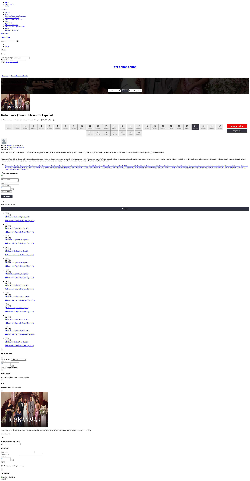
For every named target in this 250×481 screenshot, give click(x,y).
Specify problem (6, 359)
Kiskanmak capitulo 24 (12, 166)
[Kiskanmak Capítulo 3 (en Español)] (16, 308)
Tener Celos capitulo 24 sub (79, 167)
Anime (7, 28)
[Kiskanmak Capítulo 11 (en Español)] (17, 330)
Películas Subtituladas (11, 25)
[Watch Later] (6, 215)
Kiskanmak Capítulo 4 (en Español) (19, 266)
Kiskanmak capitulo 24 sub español (90, 166)
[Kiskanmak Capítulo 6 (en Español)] (16, 228)
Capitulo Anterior (114, 91)
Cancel (3, 367)
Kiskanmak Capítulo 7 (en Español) (19, 346)
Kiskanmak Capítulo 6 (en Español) (19, 232)
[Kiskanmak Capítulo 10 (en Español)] (17, 217)
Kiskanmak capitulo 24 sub (70, 166)
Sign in (7, 6)
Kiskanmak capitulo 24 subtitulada (135, 166)
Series (6, 21)
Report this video (12, 367)
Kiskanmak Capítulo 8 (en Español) (19, 323)
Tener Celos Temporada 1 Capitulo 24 (16, 169)
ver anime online (125, 67)
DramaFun (5, 37)
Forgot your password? (12, 62)
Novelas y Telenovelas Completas (15, 16)
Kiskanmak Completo (217, 166)
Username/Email (6, 58)
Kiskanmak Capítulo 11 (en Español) (19, 334)
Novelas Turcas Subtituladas (13, 19)
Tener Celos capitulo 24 (19, 167)
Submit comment (6, 191)
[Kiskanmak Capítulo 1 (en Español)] (16, 251)
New (6, 14)
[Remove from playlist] (9, 215)
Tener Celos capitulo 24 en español (38, 167)
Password (4, 60)
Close (3, 479)
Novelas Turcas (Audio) (12, 18)
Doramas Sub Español (11, 30)
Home (6, 2)
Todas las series (9, 4)
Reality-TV (8, 23)
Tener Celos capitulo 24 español (60, 167)
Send (3, 462)
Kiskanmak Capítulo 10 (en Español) (20, 221)
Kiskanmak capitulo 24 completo (156, 166)
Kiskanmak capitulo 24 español (51, 166)
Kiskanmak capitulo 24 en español (30, 166)
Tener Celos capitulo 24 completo (167, 167)
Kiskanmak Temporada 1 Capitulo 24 (233, 167)
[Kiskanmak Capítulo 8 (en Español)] (16, 319)
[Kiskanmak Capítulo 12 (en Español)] (17, 296)
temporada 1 (237, 131)
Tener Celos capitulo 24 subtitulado (122, 167)
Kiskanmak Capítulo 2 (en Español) (19, 278)
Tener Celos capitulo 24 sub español (100, 167)
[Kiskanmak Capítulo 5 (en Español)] (16, 285)
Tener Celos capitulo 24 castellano (188, 167)
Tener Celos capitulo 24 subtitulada (145, 167)
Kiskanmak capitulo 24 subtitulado (112, 166)
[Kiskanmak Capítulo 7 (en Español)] (16, 342)
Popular (7, 12)
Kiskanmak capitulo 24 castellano (177, 166)
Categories (4, 9)
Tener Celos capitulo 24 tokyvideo (210, 167)
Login (3, 62)
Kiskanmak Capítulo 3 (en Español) (19, 312)
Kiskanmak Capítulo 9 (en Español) (19, 243)
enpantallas (10, 145)
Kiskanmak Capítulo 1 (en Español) (19, 255)
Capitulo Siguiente (135, 91)
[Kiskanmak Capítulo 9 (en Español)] (16, 240)
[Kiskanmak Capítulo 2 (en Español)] (16, 274)
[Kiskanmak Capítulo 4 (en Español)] (16, 262)
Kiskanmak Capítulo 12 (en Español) (20, 300)
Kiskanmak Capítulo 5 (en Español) (19, 289)
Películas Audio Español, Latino (15, 26)
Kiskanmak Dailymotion (232, 166)
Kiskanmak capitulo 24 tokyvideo (199, 166)
